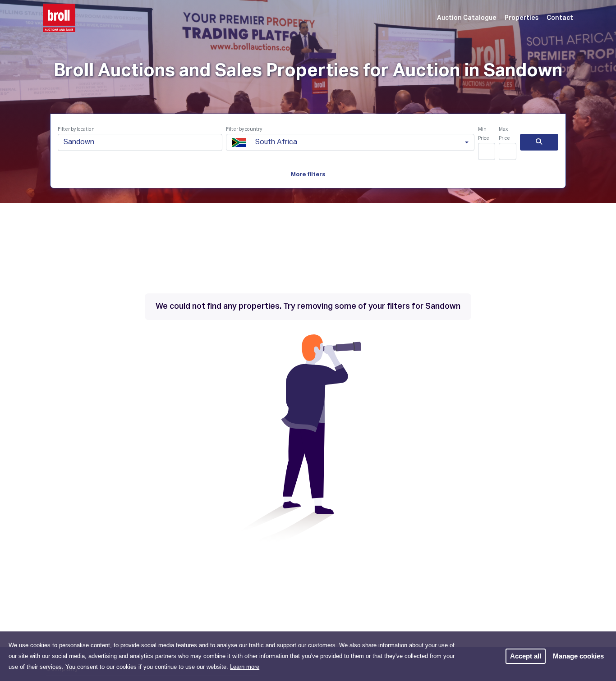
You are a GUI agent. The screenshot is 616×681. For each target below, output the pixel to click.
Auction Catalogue (466, 18)
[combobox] (350, 142)
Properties (521, 18)
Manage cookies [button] (578, 656)
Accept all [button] (525, 656)
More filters (308, 175)
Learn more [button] (244, 666)
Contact (560, 18)
